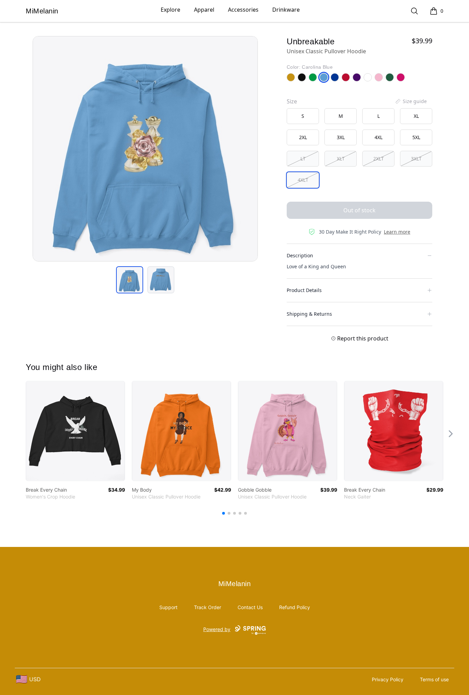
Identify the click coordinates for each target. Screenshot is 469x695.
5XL (416, 137)
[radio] (303, 116)
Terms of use (434, 679)
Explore (170, 9)
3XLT (416, 158)
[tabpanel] (145, 148)
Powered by (216, 629)
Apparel (204, 9)
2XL (303, 137)
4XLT (303, 180)
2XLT (378, 158)
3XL (341, 137)
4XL (378, 137)
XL (416, 116)
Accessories (243, 9)
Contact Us (250, 607)
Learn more (397, 231)
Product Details (304, 290)
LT (303, 158)
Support (168, 607)
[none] (410, 101)
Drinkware (286, 9)
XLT (341, 158)
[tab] (129, 280)
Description (300, 255)
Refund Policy (294, 607)
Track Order (207, 607)
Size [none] (292, 101)
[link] (75, 431)
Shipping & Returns (309, 314)
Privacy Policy (387, 679)
